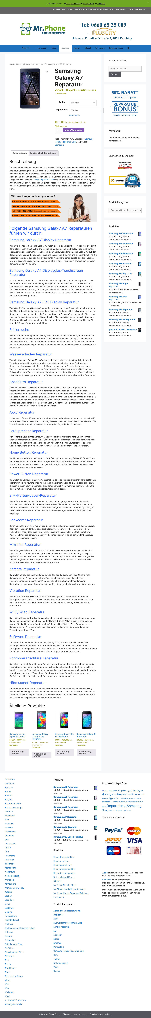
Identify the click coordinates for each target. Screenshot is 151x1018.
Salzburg (9, 932)
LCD (143, 795)
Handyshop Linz (61, 861)
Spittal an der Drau (14, 944)
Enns (7, 819)
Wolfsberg (9, 992)
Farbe (62, 102)
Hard (7, 852)
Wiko (55, 967)
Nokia (56, 939)
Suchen (114, 74)
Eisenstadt (10, 815)
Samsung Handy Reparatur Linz (29, 64)
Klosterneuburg (12, 876)
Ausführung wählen (17, 752)
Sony (55, 955)
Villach (8, 980)
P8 (124, 802)
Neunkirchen (11, 916)
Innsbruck (9, 864)
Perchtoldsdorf (12, 920)
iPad (129, 795)
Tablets (57, 959)
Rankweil (9, 924)
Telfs (7, 960)
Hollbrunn (9, 860)
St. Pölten (9, 948)
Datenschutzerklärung (63, 877)
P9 (127, 802)
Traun (7, 972)
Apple (121, 790)
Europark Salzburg (73, 3)
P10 (129, 802)
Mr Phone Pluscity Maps (64, 885)
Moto (116, 802)
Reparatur (115, 806)
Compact (128, 791)
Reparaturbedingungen (64, 873)
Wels (7, 984)
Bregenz (9, 799)
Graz (7, 840)
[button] (47, 71)
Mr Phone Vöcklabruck (15, 1000)
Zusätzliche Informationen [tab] (43, 153)
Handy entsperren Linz (64, 869)
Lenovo (105, 799)
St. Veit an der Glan (14, 952)
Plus (136, 802)
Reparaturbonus (116, 48)
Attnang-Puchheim (13, 1004)
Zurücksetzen (74, 115)
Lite (117, 798)
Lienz (7, 904)
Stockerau (9, 956)
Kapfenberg (10, 868)
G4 (142, 791)
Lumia (122, 798)
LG (54, 931)
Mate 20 (138, 799)
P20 (132, 802)
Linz (113, 799)
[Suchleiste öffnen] (128, 48)
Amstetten (10, 779)
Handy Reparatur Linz (43, 180)
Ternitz (8, 964)
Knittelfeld (9, 880)
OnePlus (57, 943)
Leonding (9, 900)
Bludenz (8, 795)
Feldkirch (9, 827)
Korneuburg (10, 884)
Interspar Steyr (88, 3)
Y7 (130, 810)
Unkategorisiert (60, 963)
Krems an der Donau (14, 888)
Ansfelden (9, 783)
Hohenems (10, 856)
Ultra (110, 810)
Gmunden (9, 835)
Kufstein (8, 892)
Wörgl (7, 996)
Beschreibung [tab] (20, 153)
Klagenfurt (10, 872)
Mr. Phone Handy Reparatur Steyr (69, 889)
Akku (115, 791)
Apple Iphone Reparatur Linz (66, 911)
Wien (7, 988)
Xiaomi (88, 48)
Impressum (58, 897)
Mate (129, 799)
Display (136, 790)
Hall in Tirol (10, 844)
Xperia (125, 810)
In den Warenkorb (73, 130)
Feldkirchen (10, 831)
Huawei (77, 48)
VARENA (101, 3)
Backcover (58, 915)
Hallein (8, 848)
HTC (55, 919)
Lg (110, 798)
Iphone (54, 48)
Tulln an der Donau (14, 976)
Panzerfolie (58, 947)
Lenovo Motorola (61, 927)
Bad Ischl (9, 787)
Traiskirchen (10, 968)
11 (106, 791)
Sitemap (57, 881)
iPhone (135, 794)
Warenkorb (100, 48)
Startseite (26, 48)
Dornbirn (9, 811)
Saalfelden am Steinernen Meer (20, 928)
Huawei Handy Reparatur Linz (67, 923)
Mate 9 (133, 799)
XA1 (114, 810)
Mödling (8, 912)
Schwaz (8, 936)
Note (121, 802)
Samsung (65, 48)
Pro (139, 802)
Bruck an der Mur (13, 803)
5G (103, 791)
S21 (125, 806)
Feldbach (9, 823)
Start (11, 64)
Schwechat (10, 940)
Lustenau (9, 908)
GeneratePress (105, 1014)
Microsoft (57, 935)
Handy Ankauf (40, 48)
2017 (110, 791)
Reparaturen (62, 109)
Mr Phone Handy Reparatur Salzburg (70, 893)
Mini (112, 802)
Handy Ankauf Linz (62, 865)
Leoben (8, 896)
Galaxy (106, 794)
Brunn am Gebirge (13, 807)
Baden (8, 791)
